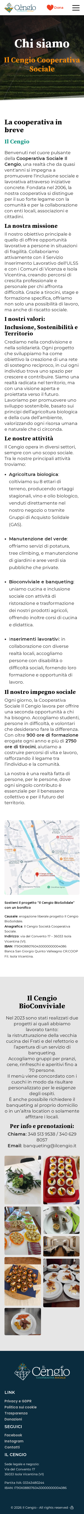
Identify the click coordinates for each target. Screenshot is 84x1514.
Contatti (12, 1448)
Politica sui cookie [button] (20, 1407)
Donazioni (13, 1420)
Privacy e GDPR (18, 1401)
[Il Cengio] (20, 7)
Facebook (13, 1435)
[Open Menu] (76, 8)
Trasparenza (16, 1414)
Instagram (14, 1441)
